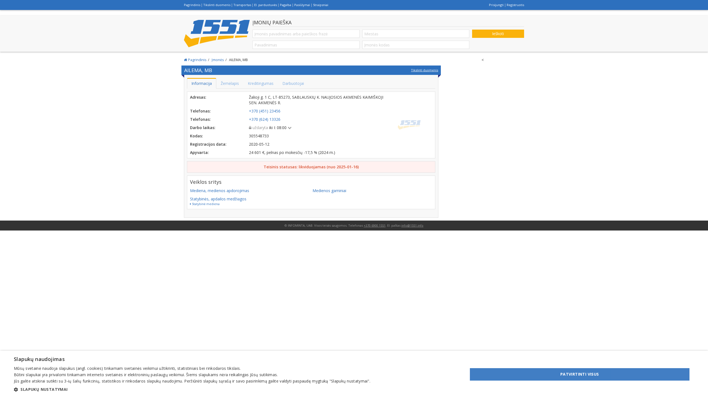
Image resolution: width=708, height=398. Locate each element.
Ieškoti (498, 33)
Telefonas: (200, 111)
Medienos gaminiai (329, 190)
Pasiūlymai (302, 5)
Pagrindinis (192, 5)
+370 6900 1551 (375, 225)
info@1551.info (412, 225)
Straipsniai (320, 5)
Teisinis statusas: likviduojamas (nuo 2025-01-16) (311, 166)
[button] (192, 389)
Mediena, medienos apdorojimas (219, 190)
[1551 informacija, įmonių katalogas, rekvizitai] (217, 33)
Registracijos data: (208, 144)
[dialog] (354, 374)
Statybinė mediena (205, 204)
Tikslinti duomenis (216, 5)
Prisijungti (496, 5)
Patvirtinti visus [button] (579, 374)
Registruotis (515, 5)
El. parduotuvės (265, 5)
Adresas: (198, 97)
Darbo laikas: (202, 127)
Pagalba (285, 5)
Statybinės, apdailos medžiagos (218, 198)
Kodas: (196, 135)
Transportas (242, 5)
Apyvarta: (199, 152)
